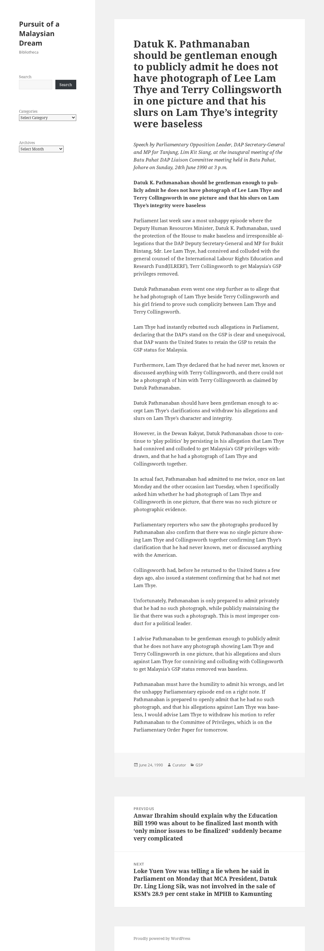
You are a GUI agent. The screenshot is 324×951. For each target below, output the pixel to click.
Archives (27, 142)
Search (25, 76)
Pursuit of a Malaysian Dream (39, 33)
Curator (179, 765)
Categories (28, 111)
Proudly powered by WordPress (162, 938)
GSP (199, 765)
